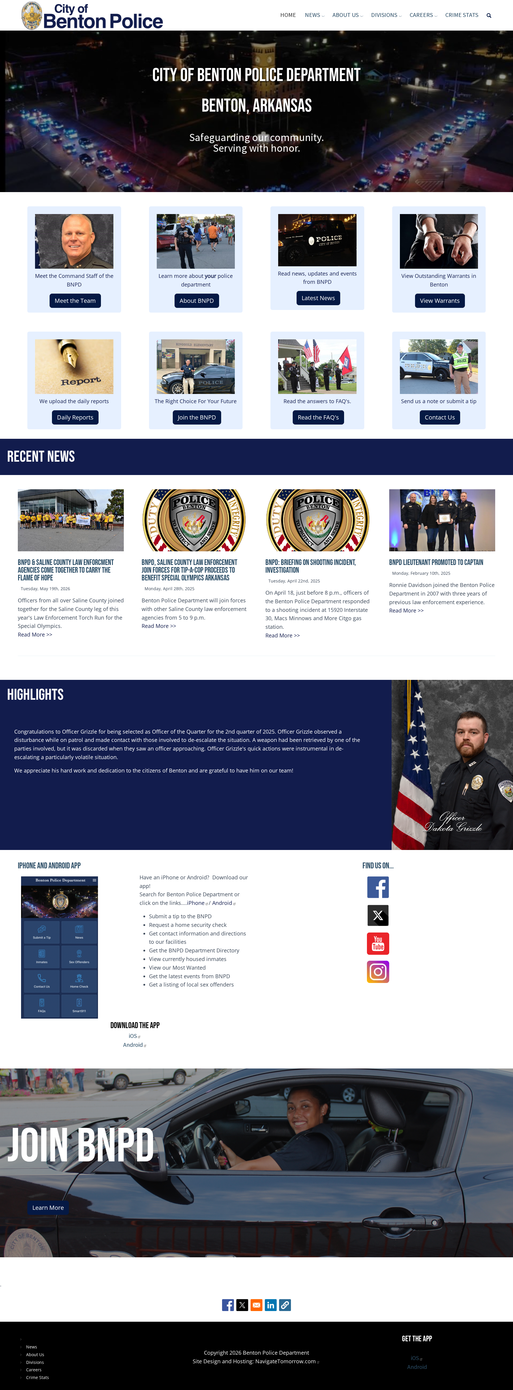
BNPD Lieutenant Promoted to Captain (436, 562)
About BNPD (197, 301)
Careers (421, 14)
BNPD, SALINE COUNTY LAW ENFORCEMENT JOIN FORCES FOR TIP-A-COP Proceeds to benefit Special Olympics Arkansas (189, 570)
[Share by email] (256, 1305)
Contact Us (440, 417)
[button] (285, 1305)
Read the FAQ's (318, 417)
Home (288, 14)
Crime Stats (461, 14)
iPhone (196, 902)
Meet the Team (75, 301)
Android (222, 902)
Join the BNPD (197, 417)
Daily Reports (75, 417)
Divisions (384, 14)
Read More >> (35, 634)
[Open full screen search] (489, 15)
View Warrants (440, 301)
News (312, 14)
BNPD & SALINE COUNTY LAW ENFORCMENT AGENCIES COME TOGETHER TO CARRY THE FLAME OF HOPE (66, 570)
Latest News (318, 298)
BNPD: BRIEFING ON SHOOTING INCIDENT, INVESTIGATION (310, 566)
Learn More (48, 1208)
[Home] (94, 15)
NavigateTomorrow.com (285, 1361)
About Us (345, 14)
